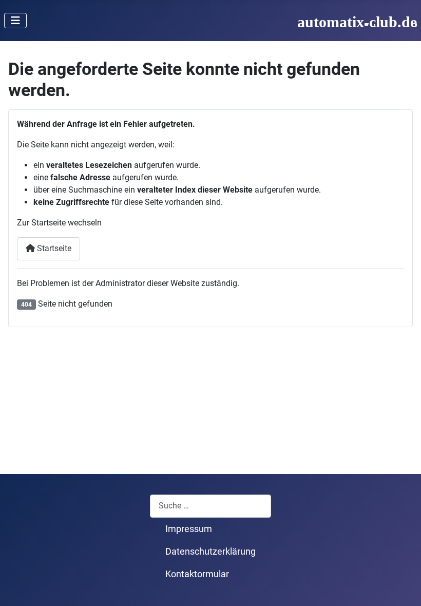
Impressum (188, 529)
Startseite (53, 248)
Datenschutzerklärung (210, 551)
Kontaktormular (197, 574)
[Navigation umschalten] (15, 20)
